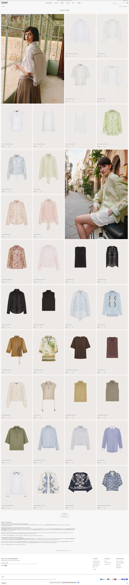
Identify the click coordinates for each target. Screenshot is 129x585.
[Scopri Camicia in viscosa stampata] (80, 485)
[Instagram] (4, 565)
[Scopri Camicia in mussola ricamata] (112, 33)
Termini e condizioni (119, 561)
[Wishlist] (122, 3)
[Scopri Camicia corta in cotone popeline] (16, 440)
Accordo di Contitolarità (120, 562)
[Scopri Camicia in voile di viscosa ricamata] (112, 123)
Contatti (94, 569)
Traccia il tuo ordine (96, 561)
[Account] (124, 3)
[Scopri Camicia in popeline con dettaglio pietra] (16, 485)
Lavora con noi (107, 564)
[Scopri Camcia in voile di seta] (48, 169)
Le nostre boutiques (108, 562)
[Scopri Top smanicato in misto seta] (80, 259)
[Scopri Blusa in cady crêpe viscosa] (112, 78)
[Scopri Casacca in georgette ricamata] (16, 394)
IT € (127, 0)
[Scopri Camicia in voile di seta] (48, 214)
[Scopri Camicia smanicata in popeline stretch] (48, 304)
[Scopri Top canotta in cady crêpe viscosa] (80, 123)
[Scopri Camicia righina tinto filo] (112, 440)
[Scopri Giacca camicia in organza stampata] (16, 259)
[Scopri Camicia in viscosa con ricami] (112, 304)
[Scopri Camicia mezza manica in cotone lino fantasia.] (112, 485)
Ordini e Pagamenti (96, 562)
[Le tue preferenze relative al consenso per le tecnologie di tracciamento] (127, 583)
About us (106, 561)
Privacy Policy (118, 564)
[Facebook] (2, 565)
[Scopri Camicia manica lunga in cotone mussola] (48, 485)
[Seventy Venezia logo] (22, 3)
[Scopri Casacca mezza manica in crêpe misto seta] (80, 349)
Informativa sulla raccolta (55, 582)
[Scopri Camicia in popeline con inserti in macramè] (80, 33)
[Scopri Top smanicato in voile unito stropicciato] (48, 123)
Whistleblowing (118, 567)
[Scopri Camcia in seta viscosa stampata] (48, 349)
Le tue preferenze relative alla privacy (68, 582)
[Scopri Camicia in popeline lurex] (80, 440)
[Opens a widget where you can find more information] (4, 583)
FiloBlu (55, 579)
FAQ (93, 567)
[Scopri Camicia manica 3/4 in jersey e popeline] (16, 123)
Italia (2, 576)
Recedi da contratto (96, 564)
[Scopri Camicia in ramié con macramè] (16, 214)
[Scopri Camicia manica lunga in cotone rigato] (48, 259)
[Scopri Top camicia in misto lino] (48, 394)
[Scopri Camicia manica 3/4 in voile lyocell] (80, 78)
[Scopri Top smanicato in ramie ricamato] (112, 259)
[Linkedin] (6, 565)
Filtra (3, 6)
